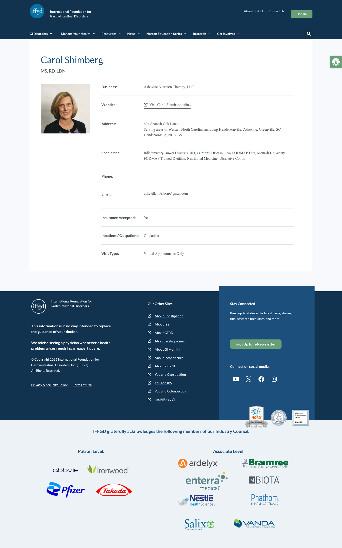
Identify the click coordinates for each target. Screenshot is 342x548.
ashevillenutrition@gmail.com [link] (166, 193)
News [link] (131, 34)
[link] (336, 62)
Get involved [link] (226, 34)
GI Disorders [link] (39, 34)
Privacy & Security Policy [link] (49, 385)
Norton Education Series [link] (164, 34)
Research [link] (199, 34)
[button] (309, 34)
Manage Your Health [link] (76, 34)
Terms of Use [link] (82, 385)
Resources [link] (108, 34)
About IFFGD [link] (253, 11)
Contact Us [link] (276, 11)
